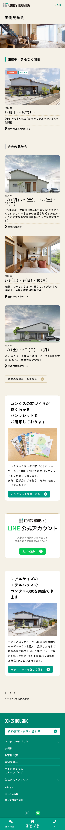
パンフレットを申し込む (25, 494)
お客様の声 (11, 755)
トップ (8, 692)
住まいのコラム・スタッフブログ (15, 770)
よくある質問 (12, 793)
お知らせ (9, 787)
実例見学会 (11, 762)
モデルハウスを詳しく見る (27, 669)
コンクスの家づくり (16, 741)
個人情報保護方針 (14, 800)
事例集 (8, 748)
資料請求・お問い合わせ (24, 731)
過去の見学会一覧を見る (22, 379)
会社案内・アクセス (16, 779)
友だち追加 (29, 551)
